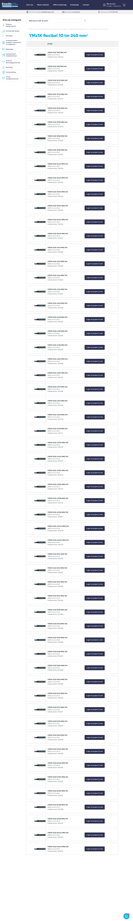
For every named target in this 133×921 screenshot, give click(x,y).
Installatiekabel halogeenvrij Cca (78, 29)
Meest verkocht (43, 5)
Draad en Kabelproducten (42, 29)
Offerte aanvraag (59, 5)
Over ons (29, 5)
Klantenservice (109, 12)
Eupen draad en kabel (59, 29)
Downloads (74, 5)
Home (31, 29)
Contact (86, 5)
